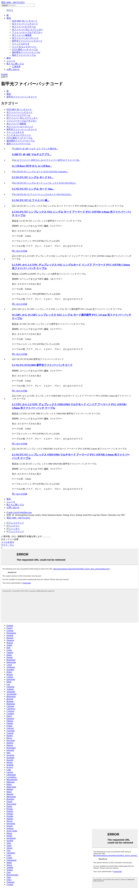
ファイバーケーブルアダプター (27, 32)
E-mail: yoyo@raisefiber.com (19, 512)
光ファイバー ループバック (25, 38)
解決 (9, 58)
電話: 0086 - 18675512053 (13, 2)
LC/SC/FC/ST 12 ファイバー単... (30, 200)
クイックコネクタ (20, 44)
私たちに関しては (15, 64)
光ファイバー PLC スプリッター (27, 29)
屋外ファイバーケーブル (24, 55)
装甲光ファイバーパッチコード (27, 41)
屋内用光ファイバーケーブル (26, 52)
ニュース (11, 61)
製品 (9, 18)
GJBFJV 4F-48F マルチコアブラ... (31, 154)
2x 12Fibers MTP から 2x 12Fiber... (32, 165)
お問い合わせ (13, 69)
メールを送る (7, 542)
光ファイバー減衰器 (21, 35)
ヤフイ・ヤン (7, 545)
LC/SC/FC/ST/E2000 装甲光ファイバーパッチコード (42, 365)
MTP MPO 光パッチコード (24, 21)
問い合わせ (17, 251)
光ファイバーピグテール (24, 27)
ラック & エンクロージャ (24, 46)
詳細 (25, 251)
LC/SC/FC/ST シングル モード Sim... (33, 188)
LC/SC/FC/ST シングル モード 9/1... (32, 177)
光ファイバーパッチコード (25, 24)
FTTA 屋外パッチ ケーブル (25, 49)
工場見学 (16, 66)
